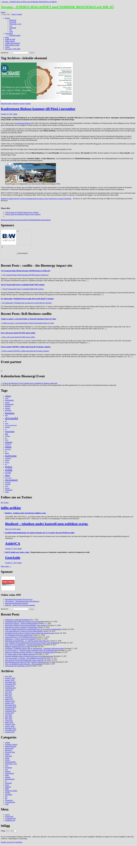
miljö (7, 460)
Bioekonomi (5, 220)
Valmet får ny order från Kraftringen (17, 620)
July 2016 (8, 715)
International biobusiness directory (16, 603)
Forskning (8, 767)
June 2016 (8, 717)
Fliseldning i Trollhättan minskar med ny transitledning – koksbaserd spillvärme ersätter (34, 648)
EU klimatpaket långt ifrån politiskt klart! (19, 635)
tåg (6, 798)
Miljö (7, 37)
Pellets (8, 466)
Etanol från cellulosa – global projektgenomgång (21, 623)
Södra (6, 486)
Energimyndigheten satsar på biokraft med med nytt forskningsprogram (29, 656)
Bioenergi (12, 20)
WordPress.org (10, 820)
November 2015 (10, 730)
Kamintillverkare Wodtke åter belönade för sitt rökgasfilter (24, 621)
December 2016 (10, 705)
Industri (28, 103)
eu (6, 429)
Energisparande (10, 762)
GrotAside (12, 557)
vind (7, 492)
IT (6, 781)
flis (6, 434)
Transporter (9, 33)
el (6, 421)
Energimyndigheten (11, 425)
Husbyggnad (9, 773)
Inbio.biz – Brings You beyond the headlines (20, 605)
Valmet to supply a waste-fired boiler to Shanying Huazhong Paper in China (28, 319)
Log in (7, 815)
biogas (7, 408)
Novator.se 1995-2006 (12, 49)
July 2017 (8, 692)
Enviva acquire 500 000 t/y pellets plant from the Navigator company (26, 347)
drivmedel (11, 418)
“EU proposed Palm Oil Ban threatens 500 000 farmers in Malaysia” (25, 271)
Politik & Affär (10, 39)
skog (40, 220)
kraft (7, 453)
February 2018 (10, 678)
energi (6, 423)
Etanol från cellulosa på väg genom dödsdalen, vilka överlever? (26, 625)
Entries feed (9, 816)
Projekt (7, 793)
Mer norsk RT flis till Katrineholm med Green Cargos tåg (24, 660)
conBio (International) (12, 43)
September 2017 (10, 688)
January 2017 (9, 703)
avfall (6, 398)
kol (6, 451)
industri (8, 442)
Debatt (7, 754)
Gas (10, 26)
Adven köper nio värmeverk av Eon (17, 666)
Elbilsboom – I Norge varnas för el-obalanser (20, 639)
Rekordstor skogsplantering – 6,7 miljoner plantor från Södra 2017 (27, 641)
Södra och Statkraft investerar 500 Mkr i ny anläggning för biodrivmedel (29, 652)
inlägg (3, 831)
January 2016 (9, 726)
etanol (7, 427)
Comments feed (10, 818)
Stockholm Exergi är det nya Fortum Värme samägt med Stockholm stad (29, 633)
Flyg (6, 766)
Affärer (7, 742)
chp (6, 415)
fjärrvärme (9, 431)
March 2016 (9, 722)
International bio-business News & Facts (18, 599)
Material (8, 787)
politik (36, 220)
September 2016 (10, 711)
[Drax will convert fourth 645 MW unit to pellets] (18, 337)
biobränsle (9, 400)
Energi (7, 18)
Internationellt (9, 779)
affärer (8, 396)
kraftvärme (11, 455)
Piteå (32, 220)
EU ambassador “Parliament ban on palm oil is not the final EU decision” (27, 299)
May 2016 (8, 719)
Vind (11, 32)
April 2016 (9, 720)
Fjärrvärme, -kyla (15, 24)
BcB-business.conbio (12, 45)
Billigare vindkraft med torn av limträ (17, 646)
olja (6, 464)
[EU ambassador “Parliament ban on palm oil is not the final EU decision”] (26, 303)
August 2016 (9, 713)
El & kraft (12, 22)
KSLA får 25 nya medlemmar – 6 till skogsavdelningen (23, 645)
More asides (6, 566)
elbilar (7, 758)
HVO (6, 440)
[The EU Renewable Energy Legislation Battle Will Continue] (22, 289)
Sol (10, 30)
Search (3, 12)
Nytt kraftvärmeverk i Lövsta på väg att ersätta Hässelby (24, 631)
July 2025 (8, 676)
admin (15, 114)
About (7, 47)
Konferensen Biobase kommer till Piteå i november (38, 109)
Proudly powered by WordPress (11, 842)
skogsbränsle (8, 477)
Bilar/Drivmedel (14, 35)
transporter (8, 490)
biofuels (7, 406)
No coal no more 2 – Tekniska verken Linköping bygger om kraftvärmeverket (31, 650)
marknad (8, 458)
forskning (7, 436)
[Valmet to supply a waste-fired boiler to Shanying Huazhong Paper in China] (27, 323)
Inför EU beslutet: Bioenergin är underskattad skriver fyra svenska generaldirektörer (33, 629)
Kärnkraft (12, 28)
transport (7, 488)
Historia (7, 771)
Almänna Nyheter (11, 744)
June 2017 (8, 694)
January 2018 (9, 680)
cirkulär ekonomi (15, 220)
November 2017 (10, 684)
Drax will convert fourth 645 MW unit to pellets (18, 333)
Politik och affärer (11, 791)
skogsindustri (46, 220)
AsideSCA (12, 543)
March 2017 (9, 699)
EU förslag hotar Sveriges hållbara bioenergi (20, 654)
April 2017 (9, 697)
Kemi (7, 785)
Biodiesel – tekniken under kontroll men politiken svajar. (25, 513)
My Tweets (4, 502)
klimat (8, 447)
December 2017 (10, 682)
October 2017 (9, 686)
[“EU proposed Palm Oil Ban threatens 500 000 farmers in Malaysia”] (25, 275)
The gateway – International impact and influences (22, 601)
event (22, 220)
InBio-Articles (10, 41)
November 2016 (10, 707)
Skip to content (17, 14)
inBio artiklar (11, 508)
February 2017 (10, 701)
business (9, 412)
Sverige (7, 484)
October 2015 (9, 732)
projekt (8, 473)
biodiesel (7, 402)
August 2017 (9, 690)
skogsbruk (8, 794)
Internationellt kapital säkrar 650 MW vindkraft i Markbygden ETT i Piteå (30, 662)
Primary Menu (6, 14)
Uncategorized (10, 802)
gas (6, 438)
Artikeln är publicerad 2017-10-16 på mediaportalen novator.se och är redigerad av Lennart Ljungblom (36, 198)
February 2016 (10, 724)
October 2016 (9, 709)
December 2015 (10, 728)
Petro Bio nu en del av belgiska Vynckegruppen (21, 627)
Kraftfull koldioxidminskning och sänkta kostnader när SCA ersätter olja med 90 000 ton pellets (39, 533)
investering (8, 444)
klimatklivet (8, 449)
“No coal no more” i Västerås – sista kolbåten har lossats (24, 658)
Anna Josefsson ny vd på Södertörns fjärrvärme (21, 637)
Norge (7, 462)
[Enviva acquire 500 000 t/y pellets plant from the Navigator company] (25, 351)
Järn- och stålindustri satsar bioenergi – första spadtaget (23, 664)
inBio (7, 775)
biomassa (8, 410)
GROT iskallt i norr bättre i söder (17, 552)
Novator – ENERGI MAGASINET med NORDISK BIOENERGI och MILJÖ (57, 7)
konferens (27, 220)
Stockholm (8, 482)
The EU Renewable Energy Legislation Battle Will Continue (23, 285)
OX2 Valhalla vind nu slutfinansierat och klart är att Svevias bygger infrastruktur (32, 643)
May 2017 (8, 695)
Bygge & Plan (10, 752)
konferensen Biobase (23, 123)
